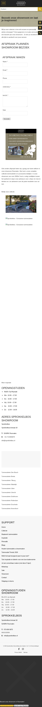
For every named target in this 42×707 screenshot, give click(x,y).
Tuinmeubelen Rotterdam (10, 500)
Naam (5, 61)
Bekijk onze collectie (8, 192)
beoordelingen (34, 646)
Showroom (5, 574)
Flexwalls (5, 541)
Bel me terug (40, 33)
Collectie (4, 531)
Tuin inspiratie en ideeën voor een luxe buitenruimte (18, 559)
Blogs (3, 545)
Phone (5, 78)
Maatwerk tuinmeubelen (9, 534)
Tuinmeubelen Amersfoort (10, 508)
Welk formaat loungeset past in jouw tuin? (15, 556)
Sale (3, 570)
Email (4, 70)
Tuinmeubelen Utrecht (9, 492)
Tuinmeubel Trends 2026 (10, 552)
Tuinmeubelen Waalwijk (9, 484)
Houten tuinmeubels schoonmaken (13, 549)
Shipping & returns (8, 581)
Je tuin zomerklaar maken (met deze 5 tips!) (16, 563)
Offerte (40, 28)
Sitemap (25, 652)
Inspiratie (5, 538)
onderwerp (6, 87)
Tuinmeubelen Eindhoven (10, 496)
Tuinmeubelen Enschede (10, 504)
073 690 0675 (8, 629)
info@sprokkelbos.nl (8, 440)
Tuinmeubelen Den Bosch (10, 472)
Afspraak (40, 23)
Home (4, 527)
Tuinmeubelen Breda (8, 476)
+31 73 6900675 (9, 437)
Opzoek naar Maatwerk (21, 705)
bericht (5, 95)
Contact (4, 577)
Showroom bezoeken (7, 705)
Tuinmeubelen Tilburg (8, 480)
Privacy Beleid (18, 652)
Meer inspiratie (6, 382)
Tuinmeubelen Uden (8, 488)
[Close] (21, 697)
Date (4, 110)
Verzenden (7, 119)
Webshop (5, 567)
